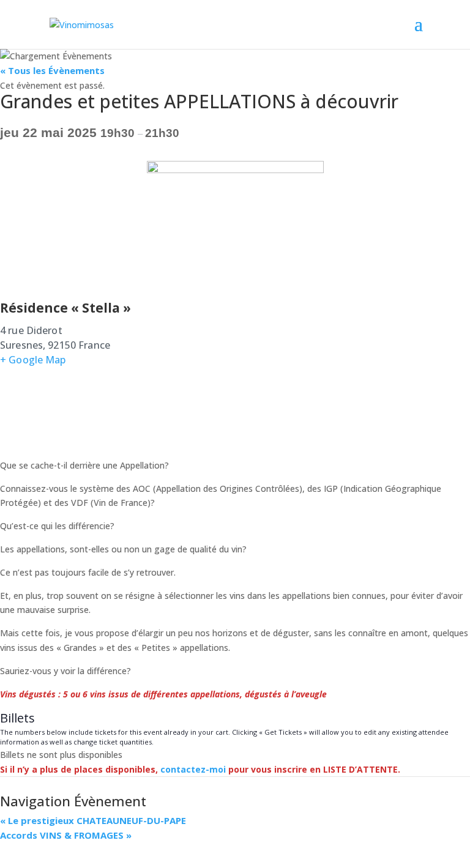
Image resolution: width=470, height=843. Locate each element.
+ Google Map (33, 359)
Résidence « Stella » (65, 307)
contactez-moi (193, 769)
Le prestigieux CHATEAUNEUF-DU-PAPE (93, 820)
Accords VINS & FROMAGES (66, 835)
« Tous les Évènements (52, 70)
